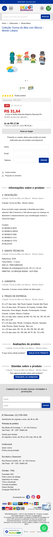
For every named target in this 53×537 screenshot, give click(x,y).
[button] (4, 1)
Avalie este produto (38, 353)
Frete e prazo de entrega (11, 477)
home (4, 23)
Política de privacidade (10, 450)
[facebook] (28, 497)
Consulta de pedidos (9, 484)
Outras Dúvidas (8, 487)
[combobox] (26, 16)
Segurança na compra (10, 479)
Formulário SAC (8, 474)
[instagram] (33, 497)
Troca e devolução (9, 482)
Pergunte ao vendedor (26, 377)
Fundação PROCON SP (11, 490)
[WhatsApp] (44, 528)
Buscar (45, 17)
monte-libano (26, 23)
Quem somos (7, 448)
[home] (27, 8)
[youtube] (38, 497)
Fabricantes (13, 23)
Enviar (44, 160)
